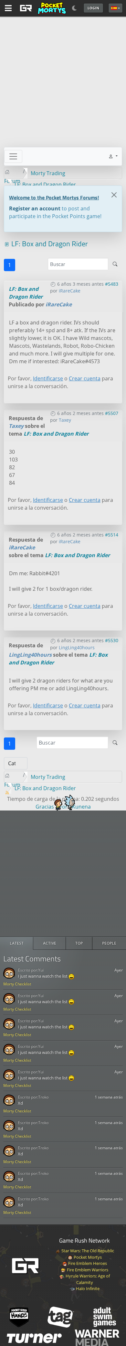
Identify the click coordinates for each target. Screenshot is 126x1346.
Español (115, 8)
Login (93, 7)
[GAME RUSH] (42, 8)
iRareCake (69, 291)
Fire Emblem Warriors (87, 1270)
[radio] (16, 943)
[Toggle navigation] (13, 156)
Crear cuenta (84, 378)
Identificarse (48, 378)
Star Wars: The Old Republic (87, 1251)
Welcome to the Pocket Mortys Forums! (54, 197)
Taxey (65, 420)
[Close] (114, 195)
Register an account (34, 208)
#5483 (111, 284)
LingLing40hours (77, 647)
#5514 (111, 535)
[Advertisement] (63, 874)
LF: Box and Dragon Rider (56, 433)
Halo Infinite (87, 1288)
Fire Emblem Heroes (87, 1263)
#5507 (111, 413)
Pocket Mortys (87, 1257)
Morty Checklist (17, 984)
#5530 (111, 640)
